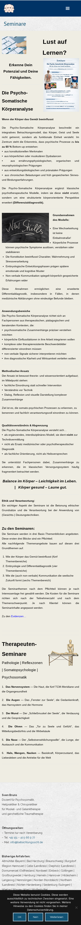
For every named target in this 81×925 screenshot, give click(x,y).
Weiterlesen (56, 917)
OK (19, 917)
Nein (35, 917)
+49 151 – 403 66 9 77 (22, 837)
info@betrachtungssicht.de (26, 842)
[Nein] (76, 907)
